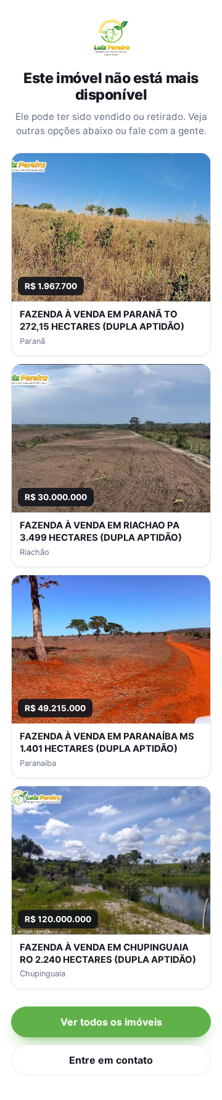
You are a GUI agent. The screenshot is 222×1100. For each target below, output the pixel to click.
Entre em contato (111, 1060)
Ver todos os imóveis (111, 1022)
